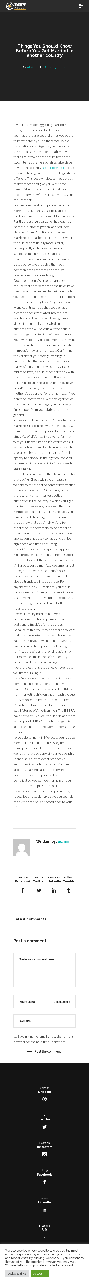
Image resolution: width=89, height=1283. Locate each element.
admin (30, 67)
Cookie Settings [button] (17, 1273)
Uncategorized (55, 67)
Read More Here (54, 167)
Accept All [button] (39, 1273)
